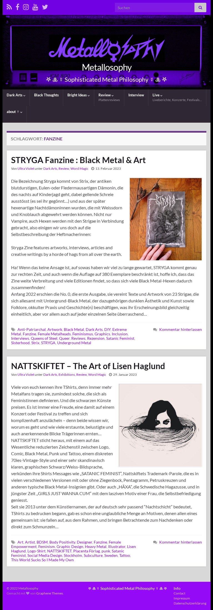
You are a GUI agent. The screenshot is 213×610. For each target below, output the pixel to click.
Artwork (54, 329)
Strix (35, 342)
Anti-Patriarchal (31, 329)
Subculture (93, 555)
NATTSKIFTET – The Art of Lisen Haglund (88, 366)
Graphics (102, 333)
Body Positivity (62, 542)
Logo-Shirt (36, 551)
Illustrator (116, 546)
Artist (30, 542)
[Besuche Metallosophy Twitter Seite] (45, 6)
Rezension (96, 338)
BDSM (42, 542)
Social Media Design (44, 555)
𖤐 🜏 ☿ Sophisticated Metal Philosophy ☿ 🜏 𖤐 (127, 588)
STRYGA (48, 342)
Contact (179, 593)
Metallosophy (106, 67)
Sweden (111, 555)
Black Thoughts (46, 95)
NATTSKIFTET (59, 551)
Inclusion (120, 333)
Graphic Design (70, 546)
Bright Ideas (77, 95)
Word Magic (79, 168)
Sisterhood (20, 342)
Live (177, 97)
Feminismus (82, 333)
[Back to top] (200, 597)
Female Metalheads (54, 333)
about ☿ (13, 111)
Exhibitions (67, 374)
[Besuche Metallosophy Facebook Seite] (17, 6)
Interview (136, 95)
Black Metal (74, 329)
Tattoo (124, 555)
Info (177, 588)
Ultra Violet (25, 168)
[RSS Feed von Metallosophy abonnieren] (9, 6)
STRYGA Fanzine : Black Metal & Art (78, 160)
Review (109, 97)
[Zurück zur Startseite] (106, 52)
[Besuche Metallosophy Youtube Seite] (35, 6)
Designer (84, 542)
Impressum (182, 598)
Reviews (78, 338)
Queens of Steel (44, 338)
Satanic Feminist (120, 338)
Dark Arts (15, 95)
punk (106, 551)
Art (20, 542)
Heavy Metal (95, 546)
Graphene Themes (49, 593)
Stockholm (73, 555)
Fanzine (29, 333)
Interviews (20, 338)
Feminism (46, 546)
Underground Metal (74, 342)
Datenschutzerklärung (190, 603)
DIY (107, 329)
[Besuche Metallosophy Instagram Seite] (26, 6)
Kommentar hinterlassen (180, 329)
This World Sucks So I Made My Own (42, 559)
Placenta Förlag (86, 551)
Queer (64, 338)
